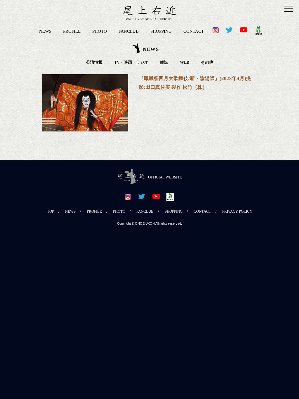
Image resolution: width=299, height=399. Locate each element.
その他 (207, 62)
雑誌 (164, 62)
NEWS (45, 31)
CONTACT (193, 31)
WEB (184, 62)
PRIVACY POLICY (237, 211)
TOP (50, 211)
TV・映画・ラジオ (131, 62)
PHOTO (99, 31)
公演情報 (94, 62)
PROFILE (72, 31)
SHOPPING (161, 31)
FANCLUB (129, 31)
